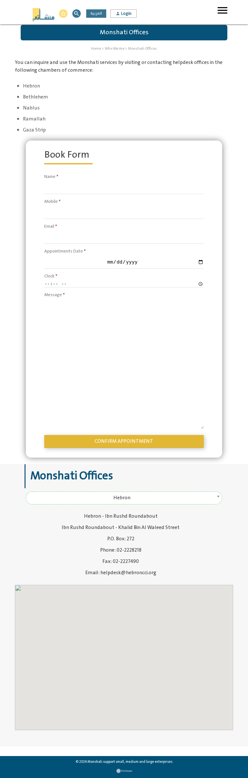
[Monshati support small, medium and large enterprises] (43, 15)
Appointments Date (65, 251)
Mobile (52, 201)
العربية (96, 13)
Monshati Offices (142, 49)
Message (54, 294)
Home (96, 49)
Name (51, 176)
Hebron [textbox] (121, 498)
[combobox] (124, 498)
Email (50, 226)
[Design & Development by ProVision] (124, 771)
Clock (50, 276)
